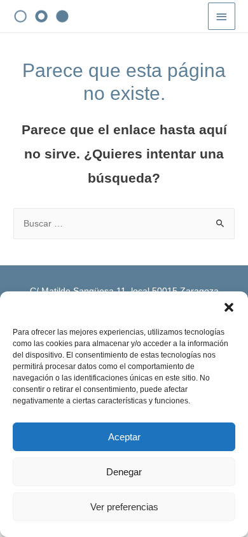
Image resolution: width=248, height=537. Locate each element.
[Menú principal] (222, 16)
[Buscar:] (124, 223)
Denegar (124, 471)
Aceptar (124, 436)
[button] (229, 307)
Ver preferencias (124, 506)
